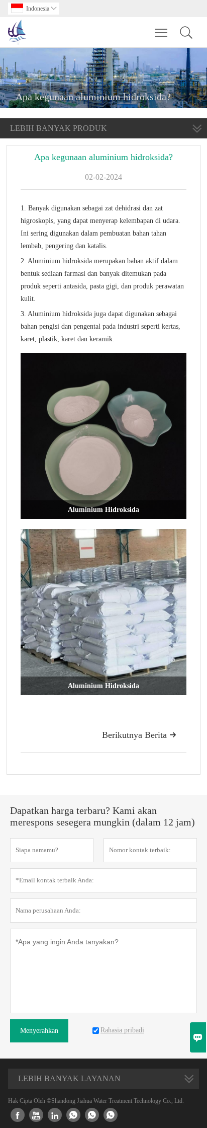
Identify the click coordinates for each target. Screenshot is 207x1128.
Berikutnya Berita (139, 735)
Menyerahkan (39, 1030)
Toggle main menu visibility (161, 32)
